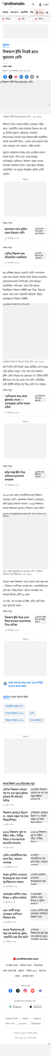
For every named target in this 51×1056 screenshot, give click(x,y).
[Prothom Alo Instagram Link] (26, 991)
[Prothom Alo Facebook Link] (12, 991)
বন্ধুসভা (21, 970)
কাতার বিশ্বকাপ (36, 720)
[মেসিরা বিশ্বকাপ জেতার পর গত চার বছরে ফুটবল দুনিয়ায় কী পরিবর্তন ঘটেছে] (39, 797)
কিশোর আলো (26, 965)
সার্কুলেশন (37, 1019)
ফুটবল (6, 45)
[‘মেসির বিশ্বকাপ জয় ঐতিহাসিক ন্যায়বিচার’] (40, 256)
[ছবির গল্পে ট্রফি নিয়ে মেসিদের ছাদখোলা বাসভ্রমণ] (40, 474)
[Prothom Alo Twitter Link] (19, 991)
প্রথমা (17, 976)
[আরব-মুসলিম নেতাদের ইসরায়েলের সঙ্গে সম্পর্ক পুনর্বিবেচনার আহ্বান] (39, 880)
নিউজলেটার (36, 1024)
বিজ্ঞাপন (26, 1019)
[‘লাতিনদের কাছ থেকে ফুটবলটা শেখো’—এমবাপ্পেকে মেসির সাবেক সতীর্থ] (40, 398)
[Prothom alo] (14, 4)
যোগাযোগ (23, 1024)
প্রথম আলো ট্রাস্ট (9, 970)
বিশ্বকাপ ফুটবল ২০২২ (14, 720)
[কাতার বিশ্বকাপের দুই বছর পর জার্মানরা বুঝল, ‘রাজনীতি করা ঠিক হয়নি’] (39, 935)
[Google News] (40, 991)
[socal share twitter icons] (11, 78)
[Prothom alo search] (33, 4)
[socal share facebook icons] (5, 78)
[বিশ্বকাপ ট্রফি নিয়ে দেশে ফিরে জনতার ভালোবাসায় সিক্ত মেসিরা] (40, 619)
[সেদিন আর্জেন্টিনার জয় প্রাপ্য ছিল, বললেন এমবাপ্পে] (39, 861)
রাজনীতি (24, 12)
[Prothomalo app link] (15, 1007)
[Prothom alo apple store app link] (35, 1007)
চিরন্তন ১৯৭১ (31, 970)
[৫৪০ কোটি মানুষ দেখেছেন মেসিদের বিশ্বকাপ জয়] (39, 916)
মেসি (32, 713)
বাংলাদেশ (14, 12)
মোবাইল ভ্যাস (27, 976)
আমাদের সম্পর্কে (11, 1019)
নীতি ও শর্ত (10, 1024)
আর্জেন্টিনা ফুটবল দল (14, 706)
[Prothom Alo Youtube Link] (34, 991)
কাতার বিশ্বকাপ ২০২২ (14, 713)
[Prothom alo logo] (25, 959)
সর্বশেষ (5, 12)
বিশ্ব (31, 12)
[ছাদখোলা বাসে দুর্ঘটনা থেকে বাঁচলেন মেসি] (40, 231)
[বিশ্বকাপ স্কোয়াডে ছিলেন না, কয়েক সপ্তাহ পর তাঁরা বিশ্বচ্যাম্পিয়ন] (39, 818)
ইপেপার (42, 970)
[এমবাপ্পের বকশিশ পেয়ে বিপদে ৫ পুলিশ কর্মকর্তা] (39, 898)
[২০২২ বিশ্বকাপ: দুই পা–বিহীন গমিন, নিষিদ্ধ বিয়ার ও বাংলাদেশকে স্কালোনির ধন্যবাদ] (39, 840)
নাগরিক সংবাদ (12, 965)
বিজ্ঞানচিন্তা (38, 965)
